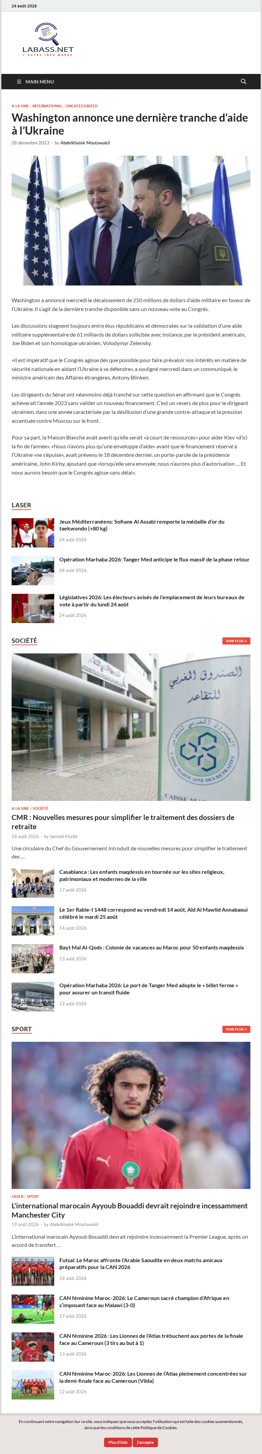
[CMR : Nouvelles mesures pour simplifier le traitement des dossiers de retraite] (131, 657)
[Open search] (243, 82)
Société (40, 808)
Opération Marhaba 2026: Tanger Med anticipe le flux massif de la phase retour (154, 559)
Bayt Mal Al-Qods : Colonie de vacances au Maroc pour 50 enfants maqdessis (151, 947)
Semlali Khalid (63, 836)
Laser (17, 1196)
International (47, 106)
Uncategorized (82, 106)
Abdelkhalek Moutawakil (85, 142)
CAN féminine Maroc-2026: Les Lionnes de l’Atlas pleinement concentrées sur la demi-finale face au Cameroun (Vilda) (153, 1377)
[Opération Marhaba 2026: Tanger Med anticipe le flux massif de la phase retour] (33, 560)
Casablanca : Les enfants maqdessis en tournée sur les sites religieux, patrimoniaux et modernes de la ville (141, 875)
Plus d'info (118, 1442)
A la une (20, 106)
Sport (33, 1196)
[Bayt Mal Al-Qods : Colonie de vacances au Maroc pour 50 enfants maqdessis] (33, 948)
